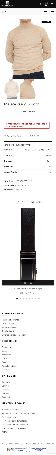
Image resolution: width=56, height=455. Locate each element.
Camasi (5, 393)
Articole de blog (9, 366)
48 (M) (28, 150)
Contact (5, 351)
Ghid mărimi (34, 136)
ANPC (5, 432)
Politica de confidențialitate (14, 421)
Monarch (18, 189)
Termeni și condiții (10, 409)
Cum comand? (8, 323)
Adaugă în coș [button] (25, 282)
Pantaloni (6, 389)
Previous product (45, 11)
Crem (49, 161)
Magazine (6, 355)
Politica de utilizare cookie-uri (15, 424)
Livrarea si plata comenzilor (14, 335)
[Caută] (40, 4)
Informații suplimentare (17, 145)
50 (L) (34, 150)
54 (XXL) (48, 150)
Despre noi (7, 347)
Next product (52, 11)
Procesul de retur (10, 327)
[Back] (4, 11)
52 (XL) (41, 150)
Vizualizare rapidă (31, 282)
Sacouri (5, 386)
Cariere (5, 362)
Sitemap (6, 370)
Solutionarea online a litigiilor (15, 428)
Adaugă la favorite (15, 136)
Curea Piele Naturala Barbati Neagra (28, 289)
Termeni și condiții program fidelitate (18, 413)
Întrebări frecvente (10, 320)
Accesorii (6, 397)
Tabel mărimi (8, 331)
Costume (6, 382)
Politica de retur (9, 417)
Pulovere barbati (22, 185)
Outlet (5, 358)
